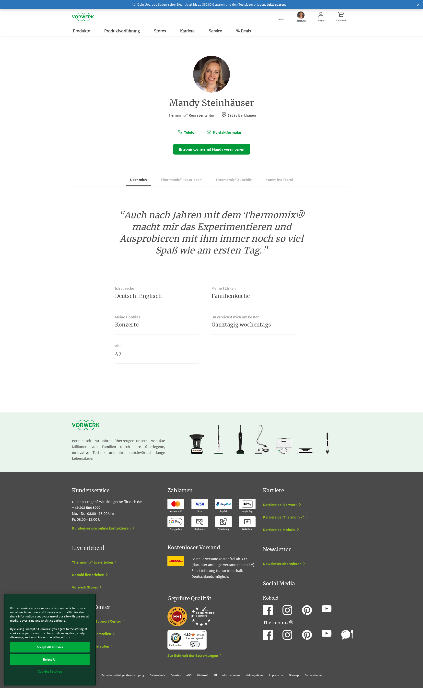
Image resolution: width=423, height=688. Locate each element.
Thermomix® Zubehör (233, 179)
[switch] (195, 644)
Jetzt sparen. (276, 4)
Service (216, 31)
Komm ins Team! (279, 179)
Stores (160, 31)
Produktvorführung (122, 31)
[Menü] (204, 633)
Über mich (138, 179)
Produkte (82, 31)
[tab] (138, 181)
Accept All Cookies (50, 647)
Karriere (188, 31)
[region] (50, 640)
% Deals (244, 31)
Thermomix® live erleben (181, 179)
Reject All (50, 659)
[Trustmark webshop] (190, 616)
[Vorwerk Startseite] (83, 17)
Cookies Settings (50, 671)
